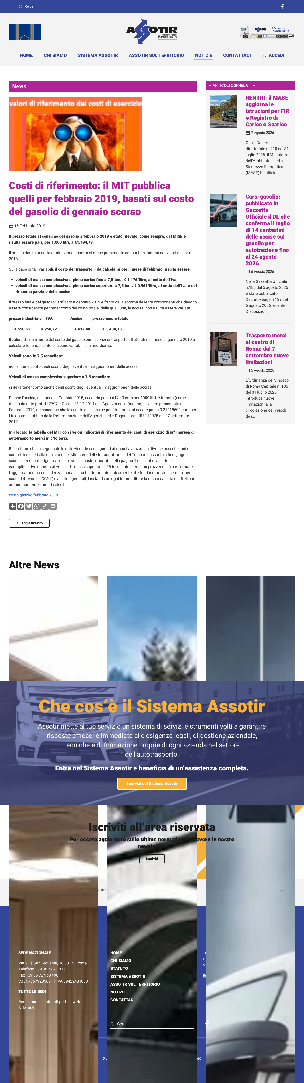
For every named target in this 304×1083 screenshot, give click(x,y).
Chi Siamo (120, 961)
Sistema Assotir (98, 55)
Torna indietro (32, 523)
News (19, 86)
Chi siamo (55, 55)
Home (26, 55)
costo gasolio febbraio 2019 (33, 495)
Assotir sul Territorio (156, 55)
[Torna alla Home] (152, 32)
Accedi (276, 55)
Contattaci (237, 55)
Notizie (203, 55)
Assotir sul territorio (135, 984)
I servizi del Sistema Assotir (152, 784)
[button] (282, 890)
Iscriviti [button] (152, 858)
